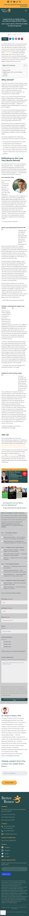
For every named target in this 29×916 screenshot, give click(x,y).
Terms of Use (12, 911)
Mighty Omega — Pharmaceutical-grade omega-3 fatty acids (15, 583)
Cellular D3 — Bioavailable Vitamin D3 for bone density (15, 567)
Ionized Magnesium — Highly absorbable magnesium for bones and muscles (15, 575)
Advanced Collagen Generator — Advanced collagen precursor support (15, 554)
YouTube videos (12, 455)
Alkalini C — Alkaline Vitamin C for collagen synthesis (15, 558)
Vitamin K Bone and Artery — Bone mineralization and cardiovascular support (15, 571)
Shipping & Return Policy (21, 911)
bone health (8, 52)
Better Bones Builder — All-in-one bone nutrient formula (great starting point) (14, 538)
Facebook (7, 847)
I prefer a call (7, 641)
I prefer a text (7, 644)
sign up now (6, 874)
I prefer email (7, 646)
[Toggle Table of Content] (24, 65)
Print (4, 39)
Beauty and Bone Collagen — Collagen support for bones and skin (14, 550)
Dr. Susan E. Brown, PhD (10, 24)
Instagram (7, 850)
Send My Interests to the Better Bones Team (14, 699)
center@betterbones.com (10, 834)
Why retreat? (6, 70)
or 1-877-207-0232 (8, 828)
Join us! (5, 75)
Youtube (7, 856)
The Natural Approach (14, 26)
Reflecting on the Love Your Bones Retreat (12, 73)
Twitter (7, 853)
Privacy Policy (6, 911)
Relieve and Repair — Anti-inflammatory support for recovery (15, 587)
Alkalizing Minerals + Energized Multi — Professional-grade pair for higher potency (15, 542)
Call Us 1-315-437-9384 (9, 826)
